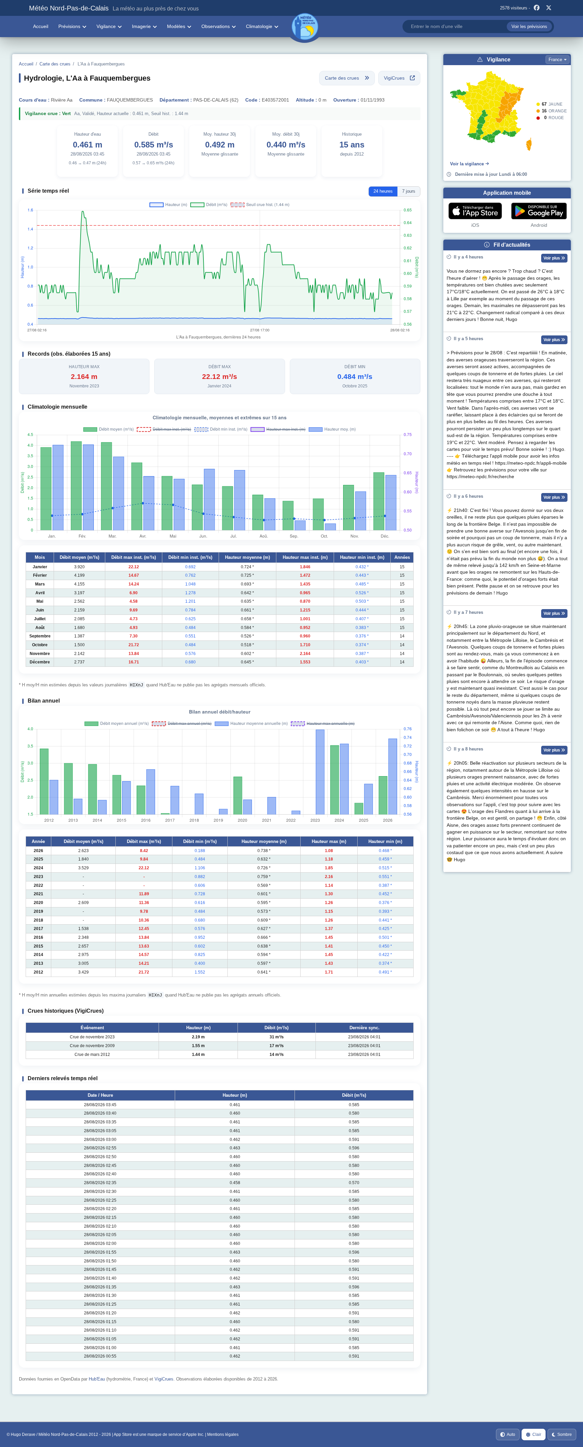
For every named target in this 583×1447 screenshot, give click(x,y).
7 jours (408, 191)
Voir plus (552, 258)
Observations (215, 26)
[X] (549, 8)
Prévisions (69, 26)
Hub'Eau (97, 1379)
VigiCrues (164, 1379)
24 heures (383, 191)
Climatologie (259, 26)
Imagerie (141, 26)
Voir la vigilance (467, 163)
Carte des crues (55, 63)
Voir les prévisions (529, 26)
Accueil (40, 26)
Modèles (176, 26)
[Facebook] (537, 8)
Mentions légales (223, 1434)
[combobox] (478, 26)
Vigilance (106, 26)
